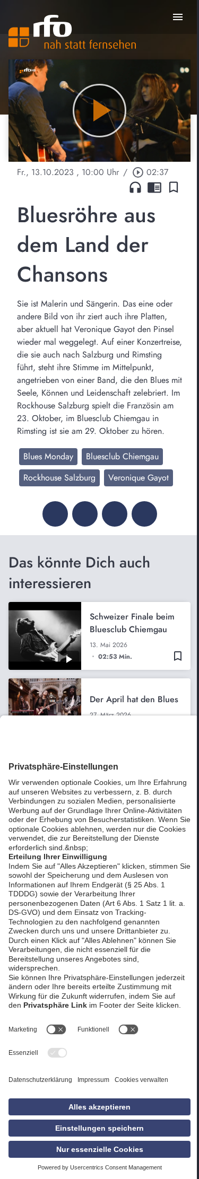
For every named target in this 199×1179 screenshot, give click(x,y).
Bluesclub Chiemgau (122, 456)
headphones (135, 187)
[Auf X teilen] (85, 514)
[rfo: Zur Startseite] (72, 32)
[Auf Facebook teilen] (55, 514)
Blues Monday (48, 456)
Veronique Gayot (138, 477)
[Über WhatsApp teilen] (114, 514)
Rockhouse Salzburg (59, 477)
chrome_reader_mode (154, 187)
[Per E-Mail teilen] (144, 514)
